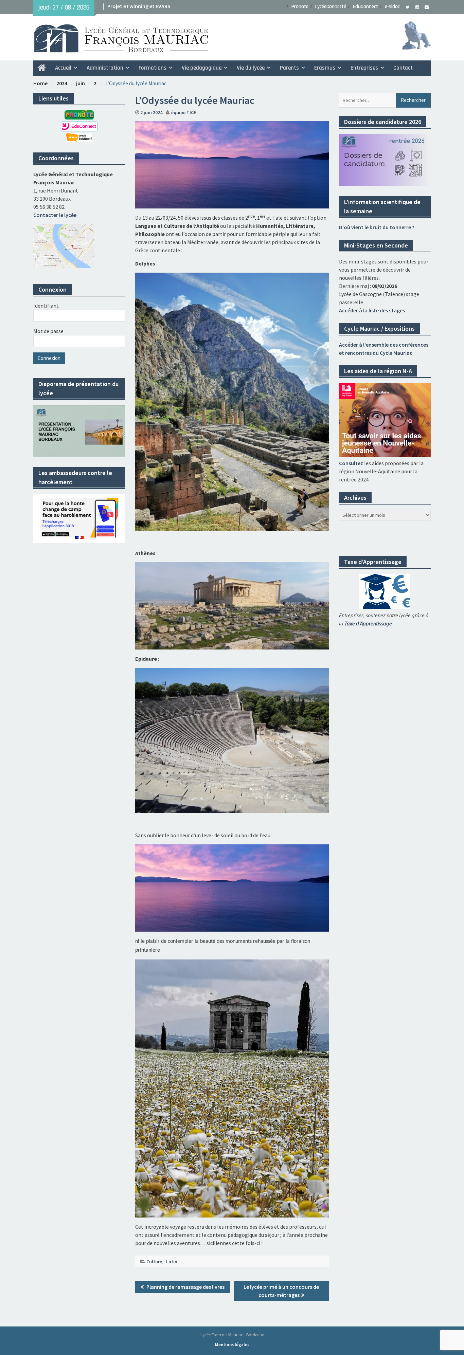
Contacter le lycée (54, 215)
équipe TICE (183, 112)
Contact (403, 68)
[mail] (426, 6)
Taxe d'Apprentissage (368, 623)
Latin (171, 1262)
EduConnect (365, 6)
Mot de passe (48, 331)
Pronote (299, 6)
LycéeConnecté (330, 6)
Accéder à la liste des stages (372, 310)
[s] (407, 6)
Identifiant (46, 305)
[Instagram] (417, 6)
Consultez (351, 463)
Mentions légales (232, 1345)
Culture (154, 1262)
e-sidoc (392, 6)
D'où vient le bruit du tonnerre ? (376, 227)
